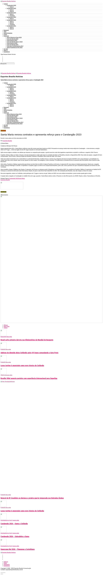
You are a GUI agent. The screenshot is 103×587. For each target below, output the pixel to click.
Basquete (6, 30)
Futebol (6, 4)
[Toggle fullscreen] (3, 572)
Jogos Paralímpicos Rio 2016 (14, 47)
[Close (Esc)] (1, 572)
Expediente (7, 51)
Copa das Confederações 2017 (15, 46)
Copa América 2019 (12, 43)
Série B (12, 11)
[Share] (2, 572)
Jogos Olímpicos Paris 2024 (14, 37)
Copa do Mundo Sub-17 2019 (14, 41)
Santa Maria (21, 178)
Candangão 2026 (11, 5)
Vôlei (5, 31)
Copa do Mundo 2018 (12, 44)
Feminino (12, 15)
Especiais (6, 36)
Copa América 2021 (12, 40)
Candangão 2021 (11, 25)
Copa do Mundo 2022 (12, 39)
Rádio (5, 563)
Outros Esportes (8, 33)
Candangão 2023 (11, 17)
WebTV (6, 50)
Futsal (5, 34)
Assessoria (7, 564)
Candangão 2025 (11, 8)
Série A (12, 7)
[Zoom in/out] (4, 572)
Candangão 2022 (11, 20)
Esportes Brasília (7, 140)
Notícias (6, 561)
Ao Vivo (6, 49)
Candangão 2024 (11, 12)
